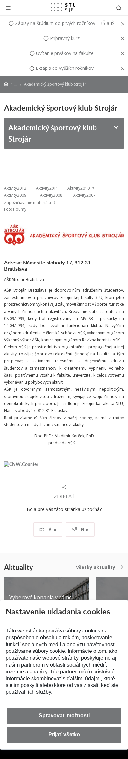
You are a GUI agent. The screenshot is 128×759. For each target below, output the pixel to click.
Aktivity (79, 195)
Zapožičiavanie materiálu (27, 202)
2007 (91, 195)
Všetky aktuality (95, 567)
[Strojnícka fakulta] (63, 7)
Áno (52, 529)
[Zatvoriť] (8, 7)
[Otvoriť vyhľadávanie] (119, 7)
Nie (84, 529)
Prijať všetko (64, 734)
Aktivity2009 (15, 195)
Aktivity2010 (78, 188)
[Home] (6, 84)
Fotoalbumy (15, 209)
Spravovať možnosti (64, 715)
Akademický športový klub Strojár (52, 133)
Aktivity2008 (51, 195)
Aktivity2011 (47, 188)
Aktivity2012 (15, 188)
